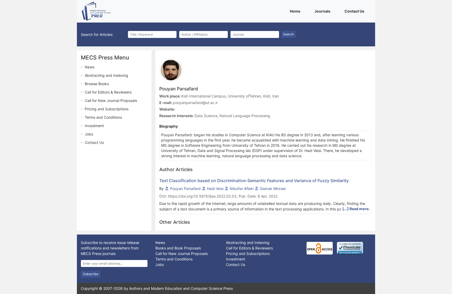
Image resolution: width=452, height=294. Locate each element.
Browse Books (97, 83)
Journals (323, 11)
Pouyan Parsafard (185, 188)
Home (296, 11)
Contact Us (355, 11)
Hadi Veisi (215, 188)
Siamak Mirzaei (273, 188)
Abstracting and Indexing (106, 75)
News (89, 67)
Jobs (89, 134)
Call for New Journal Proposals (111, 100)
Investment (94, 125)
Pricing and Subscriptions (106, 109)
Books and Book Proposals (178, 248)
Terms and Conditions (103, 117)
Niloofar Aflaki (241, 188)
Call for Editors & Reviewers (108, 92)
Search (288, 34)
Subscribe (90, 274)
